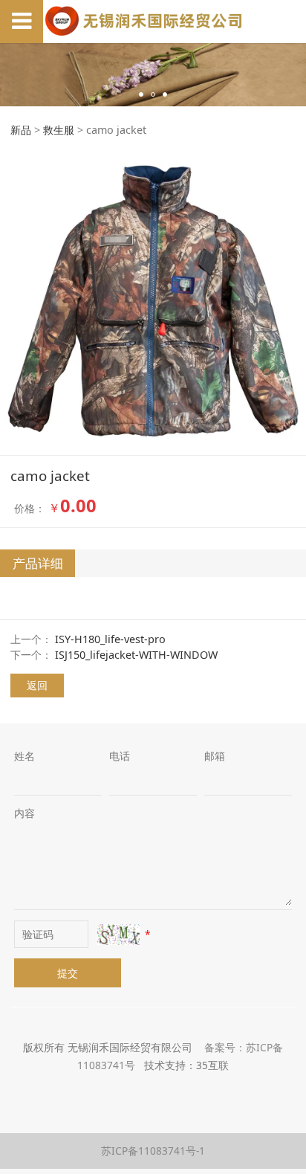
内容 (24, 813)
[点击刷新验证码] (118, 934)
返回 (37, 685)
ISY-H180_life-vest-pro (110, 639)
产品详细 (38, 563)
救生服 (58, 130)
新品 (20, 130)
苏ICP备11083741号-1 (153, 1151)
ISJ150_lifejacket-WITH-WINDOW (136, 655)
